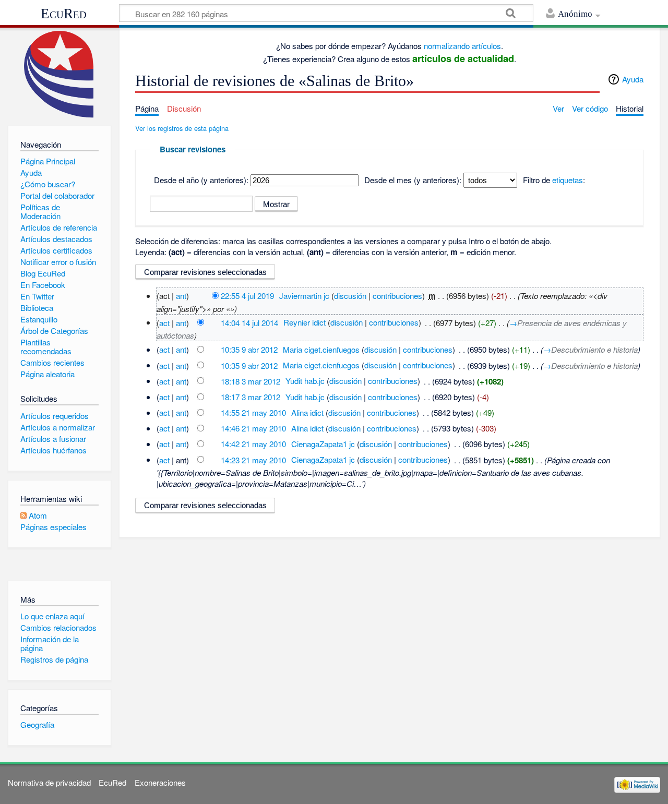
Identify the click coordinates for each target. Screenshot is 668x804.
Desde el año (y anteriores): (201, 179)
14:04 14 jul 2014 (249, 322)
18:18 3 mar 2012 (250, 380)
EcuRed (64, 13)
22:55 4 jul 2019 (247, 295)
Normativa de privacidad (49, 782)
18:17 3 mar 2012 (250, 396)
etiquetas (567, 179)
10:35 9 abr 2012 (249, 349)
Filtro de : (554, 179)
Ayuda (632, 79)
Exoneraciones (160, 782)
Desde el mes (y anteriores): (412, 179)
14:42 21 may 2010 (253, 443)
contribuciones (397, 295)
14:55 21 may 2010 (253, 412)
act (164, 322)
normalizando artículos (462, 45)
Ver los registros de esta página (182, 128)
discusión (350, 295)
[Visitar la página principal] (59, 74)
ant (181, 295)
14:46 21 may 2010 (253, 428)
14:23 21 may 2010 (253, 459)
